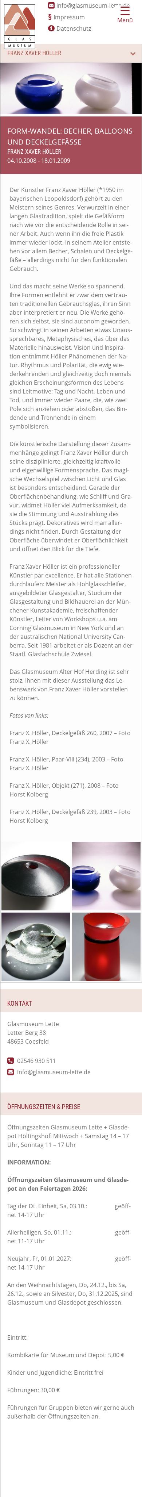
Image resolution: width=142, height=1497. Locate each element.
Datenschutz (73, 28)
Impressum (69, 17)
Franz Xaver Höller (34, 53)
